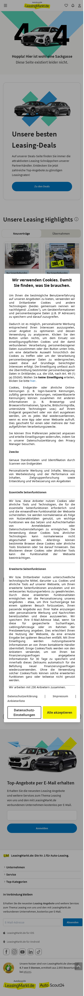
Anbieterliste (16, 701)
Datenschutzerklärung (22, 696)
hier (33, 381)
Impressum (60, 696)
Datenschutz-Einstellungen (24, 712)
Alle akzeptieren (59, 712)
